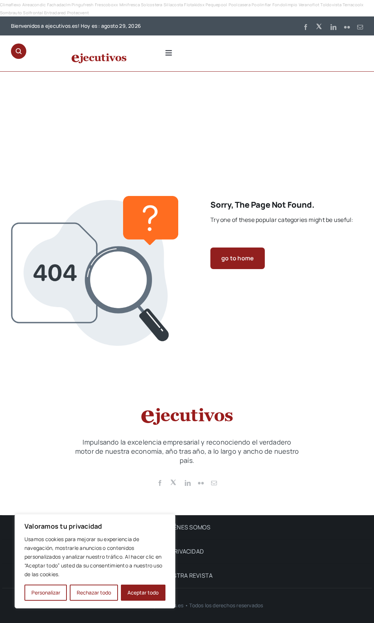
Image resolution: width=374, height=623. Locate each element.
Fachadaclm (58, 4)
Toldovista (330, 4)
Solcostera (151, 4)
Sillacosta (173, 4)
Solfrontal (33, 12)
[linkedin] (333, 27)
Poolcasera (240, 4)
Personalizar (45, 592)
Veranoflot (309, 4)
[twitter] (319, 26)
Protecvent (78, 12)
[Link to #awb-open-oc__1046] (18, 51)
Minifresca (129, 4)
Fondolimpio (285, 4)
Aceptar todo (143, 592)
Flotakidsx (194, 4)
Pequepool (216, 4)
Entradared (55, 12)
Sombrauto (11, 12)
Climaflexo (10, 4)
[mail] (360, 27)
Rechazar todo (94, 592)
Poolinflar (261, 4)
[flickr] (347, 27)
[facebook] (306, 27)
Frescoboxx (106, 4)
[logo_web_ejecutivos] (99, 56)
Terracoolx (353, 4)
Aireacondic (34, 4)
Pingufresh (83, 4)
